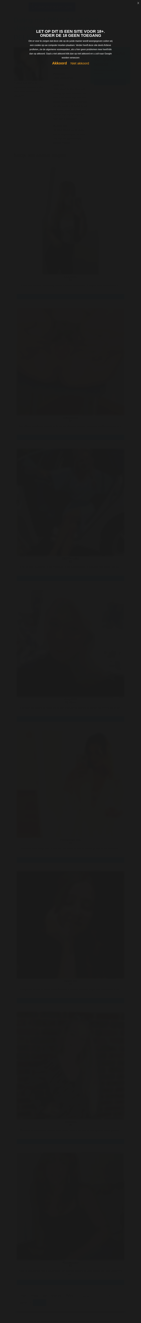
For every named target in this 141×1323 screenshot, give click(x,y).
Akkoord (59, 63)
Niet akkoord (79, 63)
